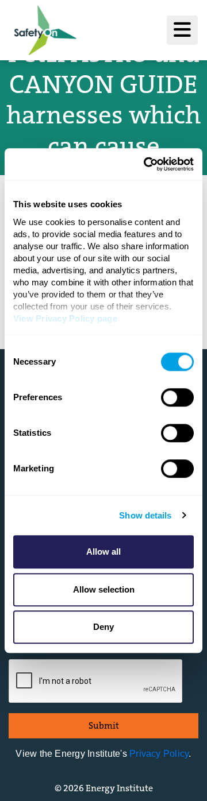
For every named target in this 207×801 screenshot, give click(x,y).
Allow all (103, 551)
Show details (145, 515)
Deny (103, 627)
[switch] (177, 397)
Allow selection (104, 589)
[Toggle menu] (182, 30)
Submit (104, 725)
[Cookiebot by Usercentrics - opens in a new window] (146, 164)
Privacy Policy (159, 754)
